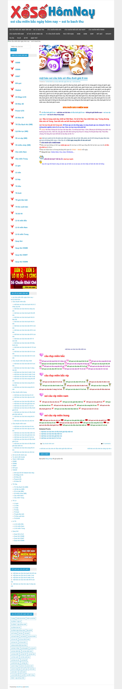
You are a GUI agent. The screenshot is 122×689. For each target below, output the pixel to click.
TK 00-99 (19, 214)
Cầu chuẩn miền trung (96, 30)
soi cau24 (23, 636)
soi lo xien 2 (14, 672)
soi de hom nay (15, 663)
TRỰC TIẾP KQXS (68, 34)
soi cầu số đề (14, 654)
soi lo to (22, 666)
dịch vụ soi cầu (31, 618)
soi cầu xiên (31, 654)
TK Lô (19, 38)
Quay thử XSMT (21, 255)
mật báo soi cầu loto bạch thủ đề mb (24, 573)
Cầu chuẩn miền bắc (54, 30)
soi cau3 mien (15, 636)
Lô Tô (26, 38)
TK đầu (18, 186)
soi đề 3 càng (30, 675)
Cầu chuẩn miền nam (16, 34)
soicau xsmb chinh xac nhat (19, 645)
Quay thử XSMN (21, 262)
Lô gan (18, 166)
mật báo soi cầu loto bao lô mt (23, 395)
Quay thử (34, 38)
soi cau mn (14, 642)
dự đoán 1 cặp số (16, 621)
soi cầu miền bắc (16, 651)
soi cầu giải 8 (24, 648)
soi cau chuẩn (32, 636)
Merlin (27, 687)
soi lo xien (32, 669)
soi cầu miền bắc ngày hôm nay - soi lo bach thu (67, 81)
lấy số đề (29, 630)
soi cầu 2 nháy (15, 648)
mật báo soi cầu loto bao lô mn (24, 426)
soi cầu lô (32, 648)
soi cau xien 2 (23, 642)
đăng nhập (48, 459)
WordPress (20, 687)
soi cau (21, 633)
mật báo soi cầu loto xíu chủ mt (24, 421)
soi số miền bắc (15, 675)
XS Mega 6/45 (20, 97)
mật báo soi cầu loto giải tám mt (24, 403)
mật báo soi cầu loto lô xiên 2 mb (24, 372)
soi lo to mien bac (16, 669)
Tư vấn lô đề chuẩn (53, 34)
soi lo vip (25, 669)
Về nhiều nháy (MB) (23, 145)
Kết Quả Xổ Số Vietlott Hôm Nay (24, 473)
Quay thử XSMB (21, 248)
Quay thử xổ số (19, 534)
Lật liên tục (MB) (21, 131)
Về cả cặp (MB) (21, 138)
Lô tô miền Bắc (21, 221)
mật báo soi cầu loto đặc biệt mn (75, 349)
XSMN (85, 34)
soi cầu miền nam (27, 651)
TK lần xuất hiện (21, 207)
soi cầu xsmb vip (24, 657)
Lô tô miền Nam (21, 227)
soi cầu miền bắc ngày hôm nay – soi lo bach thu (47, 22)
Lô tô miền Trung (21, 234)
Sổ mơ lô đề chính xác (35, 34)
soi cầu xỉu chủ (15, 660)
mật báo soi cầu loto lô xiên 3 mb (24, 374)
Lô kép (17, 179)
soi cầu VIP (23, 654)
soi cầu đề (24, 660)
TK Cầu (11, 38)
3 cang (13, 618)
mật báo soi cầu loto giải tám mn (51, 436)
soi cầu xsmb (14, 657)
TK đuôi (18, 193)
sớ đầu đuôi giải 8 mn (48, 112)
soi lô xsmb (22, 672)
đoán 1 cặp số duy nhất (17, 678)
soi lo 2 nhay (14, 666)
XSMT (92, 34)
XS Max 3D (19, 118)
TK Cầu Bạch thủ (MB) (24, 124)
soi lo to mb (29, 666)
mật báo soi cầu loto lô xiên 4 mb (24, 376)
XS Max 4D (19, 104)
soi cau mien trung (24, 639)
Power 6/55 (19, 111)
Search (13, 50)
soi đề (23, 675)
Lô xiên (18, 173)
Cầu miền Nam (21, 152)
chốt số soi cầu (21, 618)
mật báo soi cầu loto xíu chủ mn (24, 452)
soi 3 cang (14, 633)
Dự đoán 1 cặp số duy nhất (18, 624)
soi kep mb (24, 663)
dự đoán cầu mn (15, 627)
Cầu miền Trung (21, 159)
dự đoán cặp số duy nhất (18, 630)
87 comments (107, 443)
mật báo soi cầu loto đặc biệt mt (24, 401)
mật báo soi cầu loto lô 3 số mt (24, 406)
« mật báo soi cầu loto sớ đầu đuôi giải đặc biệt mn (55, 448)
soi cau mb (14, 639)
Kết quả (99, 34)
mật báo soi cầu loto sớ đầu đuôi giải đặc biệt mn (57, 432)
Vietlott (108, 34)
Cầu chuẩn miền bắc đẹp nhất (75, 30)
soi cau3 (27, 633)
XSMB (78, 34)
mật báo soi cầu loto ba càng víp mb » (99, 448)
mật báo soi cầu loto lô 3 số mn (51, 438)
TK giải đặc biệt (21, 200)
